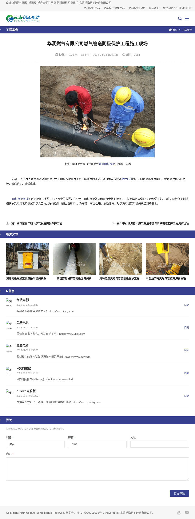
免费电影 (23, 300)
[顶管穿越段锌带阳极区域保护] (74, 259)
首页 (175, 29)
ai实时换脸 (24, 368)
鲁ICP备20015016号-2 (90, 512)
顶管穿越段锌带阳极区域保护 (74, 278)
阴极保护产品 (92, 8)
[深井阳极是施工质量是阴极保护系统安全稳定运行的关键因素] (27, 259)
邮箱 (71, 437)
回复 (186, 305)
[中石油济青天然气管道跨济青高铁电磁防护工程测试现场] (167, 259)
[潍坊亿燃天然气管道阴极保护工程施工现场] (120, 259)
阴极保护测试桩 (21, 198)
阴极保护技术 (137, 8)
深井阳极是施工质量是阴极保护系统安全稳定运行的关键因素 (42, 278)
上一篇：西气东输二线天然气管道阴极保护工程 (34, 223)
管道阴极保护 (107, 163)
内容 (9, 453)
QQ (179, 513)
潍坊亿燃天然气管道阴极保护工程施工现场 (124, 278)
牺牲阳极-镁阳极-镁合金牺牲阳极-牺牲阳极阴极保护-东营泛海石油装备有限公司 (23, 18)
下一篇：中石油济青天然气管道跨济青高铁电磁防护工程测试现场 (150, 223)
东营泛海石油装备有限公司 (136, 512)
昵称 (9, 437)
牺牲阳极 (126, 179)
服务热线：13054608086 (178, 8)
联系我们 (154, 8)
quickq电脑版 (26, 391)
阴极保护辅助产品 (114, 8)
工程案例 (186, 29)
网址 (133, 437)
